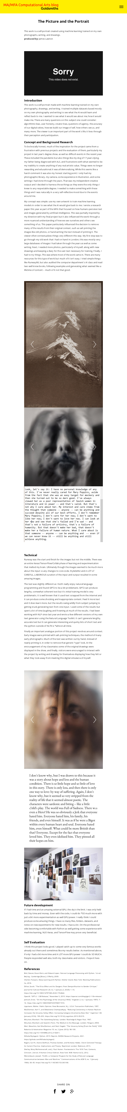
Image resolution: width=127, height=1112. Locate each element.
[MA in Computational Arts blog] (31, 6)
